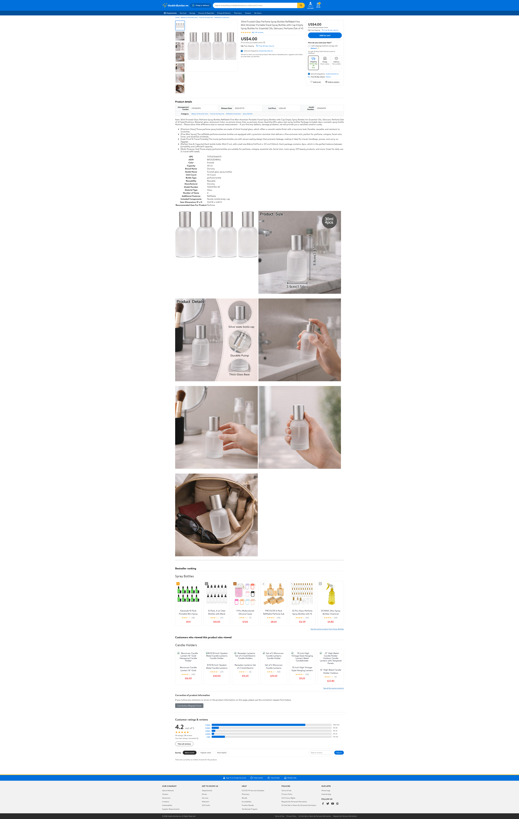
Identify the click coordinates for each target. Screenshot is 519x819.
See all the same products (333, 688)
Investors (165, 801)
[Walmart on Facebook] (322, 803)
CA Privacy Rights (288, 798)
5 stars (207, 725)
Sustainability (167, 805)
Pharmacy (238, 13)
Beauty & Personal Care (189, 17)
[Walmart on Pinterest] (337, 803)
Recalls (244, 798)
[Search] (301, 5)
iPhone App (325, 790)
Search (339, 752)
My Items (257, 13)
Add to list (317, 82)
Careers (248, 13)
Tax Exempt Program (249, 809)
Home (177, 17)
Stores (204, 794)
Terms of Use (286, 790)
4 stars (207, 728)
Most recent (189, 752)
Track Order (275, 778)
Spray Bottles (247, 114)
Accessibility (246, 801)
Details (328, 77)
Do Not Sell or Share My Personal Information (299, 805)
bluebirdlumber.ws (266, 51)
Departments (172, 13)
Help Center (258, 778)
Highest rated (205, 752)
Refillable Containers (221, 17)
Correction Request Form (189, 705)
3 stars (207, 731)
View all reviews (184, 744)
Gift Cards (206, 805)
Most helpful (222, 752)
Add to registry (334, 82)
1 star (208, 737)
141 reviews (259, 32)
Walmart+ (205, 801)
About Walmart (168, 790)
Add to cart (325, 35)
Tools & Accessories (206, 17)
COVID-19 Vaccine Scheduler (253, 790)
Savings (192, 13)
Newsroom (166, 798)
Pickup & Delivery (224, 13)
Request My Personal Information (294, 801)
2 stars (207, 734)
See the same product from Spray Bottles (327, 629)
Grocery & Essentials (206, 13)
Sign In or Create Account (236, 778)
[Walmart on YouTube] (332, 803)
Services (183, 13)
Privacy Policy (287, 794)
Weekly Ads (291, 778)
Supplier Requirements (170, 809)
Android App (326, 794)
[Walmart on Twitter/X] (327, 803)
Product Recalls (248, 805)
